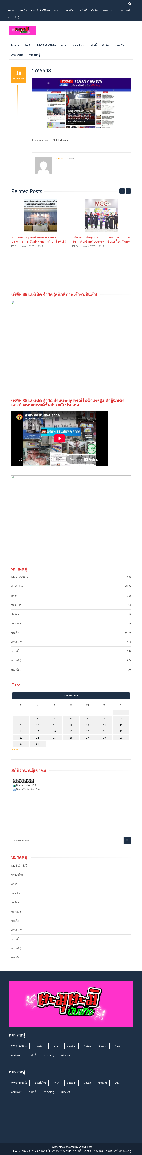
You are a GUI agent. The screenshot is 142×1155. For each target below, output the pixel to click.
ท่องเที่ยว (69, 10)
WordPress (85, 1146)
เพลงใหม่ (108, 10)
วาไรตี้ (83, 10)
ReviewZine (57, 1146)
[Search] (127, 840)
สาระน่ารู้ (13, 17)
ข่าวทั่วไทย (17, 586)
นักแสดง (16, 623)
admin (65, 140)
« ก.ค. (15, 749)
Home (11, 10)
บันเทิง (23, 10)
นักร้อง (95, 10)
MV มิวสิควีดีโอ (40, 10)
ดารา (57, 10)
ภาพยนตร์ (124, 10)
